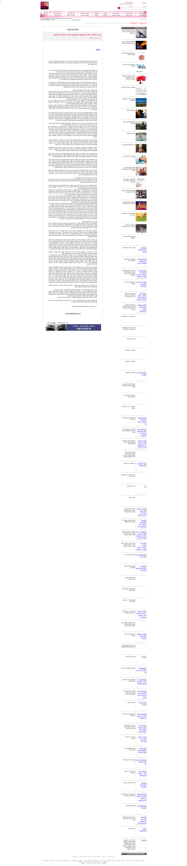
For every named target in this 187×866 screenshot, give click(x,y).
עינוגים (94, 863)
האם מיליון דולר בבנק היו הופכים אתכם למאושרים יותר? (128, 385)
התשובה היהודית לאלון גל (128, 87)
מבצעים (96, 13)
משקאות (103, 863)
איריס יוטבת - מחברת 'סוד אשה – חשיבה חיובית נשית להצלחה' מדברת (128, 544)
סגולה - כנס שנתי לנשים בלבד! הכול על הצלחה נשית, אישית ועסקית (128, 533)
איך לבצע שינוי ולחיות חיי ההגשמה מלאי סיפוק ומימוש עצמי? (128, 442)
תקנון (89, 856)
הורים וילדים (70, 13)
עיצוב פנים (46, 860)
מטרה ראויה (132, 497)
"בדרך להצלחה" (131, 486)
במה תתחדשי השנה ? (129, 783)
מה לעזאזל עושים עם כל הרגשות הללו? (128, 53)
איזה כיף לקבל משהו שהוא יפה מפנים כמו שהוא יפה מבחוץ (129, 727)
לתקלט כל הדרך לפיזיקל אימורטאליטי (128, 680)
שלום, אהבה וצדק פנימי (128, 247)
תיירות (45, 15)
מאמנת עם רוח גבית (129, 554)
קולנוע (82, 863)
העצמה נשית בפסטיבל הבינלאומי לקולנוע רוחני (128, 202)
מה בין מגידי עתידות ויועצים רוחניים (129, 578)
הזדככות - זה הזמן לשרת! (128, 316)
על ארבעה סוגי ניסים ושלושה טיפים (129, 396)
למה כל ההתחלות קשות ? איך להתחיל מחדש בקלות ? (128, 647)
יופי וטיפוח (129, 15)
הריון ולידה (88, 863)
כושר (56, 860)
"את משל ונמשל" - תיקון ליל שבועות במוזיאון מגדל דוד (128, 43)
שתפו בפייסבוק (72, 29)
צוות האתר (111, 856)
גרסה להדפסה (62, 323)
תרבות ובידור (57, 13)
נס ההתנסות (131, 828)
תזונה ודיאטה (71, 15)
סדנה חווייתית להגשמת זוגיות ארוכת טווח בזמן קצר (129, 818)
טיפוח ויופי (94, 860)
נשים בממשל (97, 862)
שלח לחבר (50, 323)
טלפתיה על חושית (130, 361)
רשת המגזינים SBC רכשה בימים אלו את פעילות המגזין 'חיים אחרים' (128, 624)
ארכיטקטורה (105, 862)
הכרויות (104, 860)
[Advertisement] (87, 5)
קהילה (64, 860)
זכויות (133, 860)
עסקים (91, 862)
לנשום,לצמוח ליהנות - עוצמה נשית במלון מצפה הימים (128, 169)
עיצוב (96, 15)
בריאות (123, 860)
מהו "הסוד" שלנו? (130, 656)
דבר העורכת (129, 13)
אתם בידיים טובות (130, 350)
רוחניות (134, 23)
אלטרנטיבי (142, 15)
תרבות (68, 860)
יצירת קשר (143, 19)
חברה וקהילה (116, 15)
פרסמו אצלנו (83, 856)
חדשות (105, 15)
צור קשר (104, 856)
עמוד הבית (142, 13)
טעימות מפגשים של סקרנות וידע (130, 749)
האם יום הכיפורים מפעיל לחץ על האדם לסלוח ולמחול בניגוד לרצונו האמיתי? (128, 273)
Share (98, 49)
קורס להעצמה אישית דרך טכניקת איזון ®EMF (128, 521)
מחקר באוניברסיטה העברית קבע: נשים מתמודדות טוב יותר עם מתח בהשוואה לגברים (129, 454)
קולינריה (86, 862)
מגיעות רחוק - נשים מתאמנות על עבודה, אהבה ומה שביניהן (129, 295)
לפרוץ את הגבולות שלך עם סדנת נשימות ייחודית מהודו (128, 431)
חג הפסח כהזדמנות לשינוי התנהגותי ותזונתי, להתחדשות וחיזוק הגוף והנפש (128, 307)
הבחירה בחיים (131, 702)
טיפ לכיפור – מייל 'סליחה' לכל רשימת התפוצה (128, 612)
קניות (100, 860)
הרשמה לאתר (129, 2)
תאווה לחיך (57, 15)
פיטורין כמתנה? (131, 339)
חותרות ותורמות (131, 133)
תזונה (60, 860)
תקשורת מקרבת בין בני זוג (128, 668)
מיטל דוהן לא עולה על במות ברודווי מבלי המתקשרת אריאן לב (129, 692)
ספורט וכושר (85, 15)
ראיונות (52, 860)
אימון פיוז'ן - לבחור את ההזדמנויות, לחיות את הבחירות (129, 180)
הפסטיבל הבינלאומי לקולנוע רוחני (129, 259)
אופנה (105, 13)
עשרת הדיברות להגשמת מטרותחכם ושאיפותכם (128, 328)
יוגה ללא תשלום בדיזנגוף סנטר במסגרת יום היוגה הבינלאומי (128, 31)
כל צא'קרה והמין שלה (129, 463)
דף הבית (142, 23)
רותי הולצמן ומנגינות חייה (128, 145)
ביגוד (85, 860)
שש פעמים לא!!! (131, 110)
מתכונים (81, 862)
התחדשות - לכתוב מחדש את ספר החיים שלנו (128, 794)
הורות (118, 860)
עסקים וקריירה (84, 13)
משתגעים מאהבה (130, 805)
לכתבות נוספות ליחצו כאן (136, 854)
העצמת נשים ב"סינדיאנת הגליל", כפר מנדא (128, 191)
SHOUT (129, 860)
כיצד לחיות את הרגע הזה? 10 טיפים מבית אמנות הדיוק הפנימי (129, 510)
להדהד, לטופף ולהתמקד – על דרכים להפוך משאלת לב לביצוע (128, 77)
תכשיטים (80, 860)
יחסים (98, 863)
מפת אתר (75, 856)
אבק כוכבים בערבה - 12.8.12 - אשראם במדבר (128, 225)
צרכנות (45, 13)
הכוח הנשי (116, 13)
